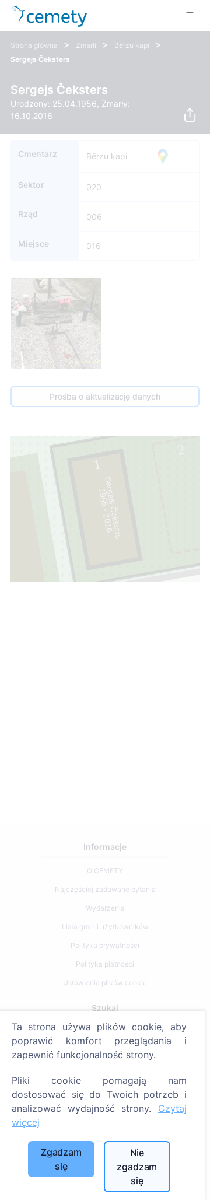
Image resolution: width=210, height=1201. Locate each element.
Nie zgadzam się (137, 1166)
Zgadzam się (61, 1159)
